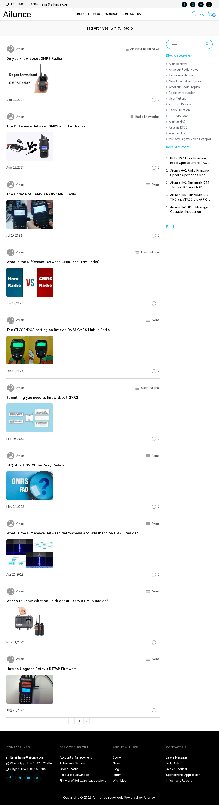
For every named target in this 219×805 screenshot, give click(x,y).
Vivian (19, 49)
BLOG (97, 14)
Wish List (119, 780)
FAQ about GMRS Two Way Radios (35, 465)
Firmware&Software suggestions (83, 780)
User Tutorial (149, 252)
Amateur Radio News (144, 49)
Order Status (69, 769)
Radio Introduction (182, 92)
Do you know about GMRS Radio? (34, 59)
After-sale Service (72, 763)
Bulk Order (173, 763)
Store (117, 757)
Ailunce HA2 (177, 121)
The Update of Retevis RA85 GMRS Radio (41, 194)
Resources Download (74, 775)
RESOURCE (111, 14)
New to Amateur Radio (185, 81)
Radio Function (179, 110)
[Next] (94, 721)
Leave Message (177, 757)
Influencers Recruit (179, 780)
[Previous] (71, 721)
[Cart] (210, 14)
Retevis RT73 (178, 127)
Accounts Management (76, 757)
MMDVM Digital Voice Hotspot (190, 139)
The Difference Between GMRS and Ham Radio (45, 126)
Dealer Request (177, 769)
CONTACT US (132, 14)
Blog (116, 769)
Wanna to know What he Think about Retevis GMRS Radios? (57, 601)
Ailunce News (178, 64)
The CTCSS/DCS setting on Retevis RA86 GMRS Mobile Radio (58, 330)
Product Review (180, 104)
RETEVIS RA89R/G (181, 116)
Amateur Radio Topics (184, 87)
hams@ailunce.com (54, 4)
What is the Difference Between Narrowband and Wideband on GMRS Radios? (72, 533)
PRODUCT (83, 14)
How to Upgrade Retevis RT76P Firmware (41, 669)
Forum (117, 775)
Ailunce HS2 (177, 133)
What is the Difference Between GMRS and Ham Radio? (52, 262)
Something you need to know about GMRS (42, 398)
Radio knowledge (147, 116)
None (155, 184)
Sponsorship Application (183, 775)
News (116, 763)
